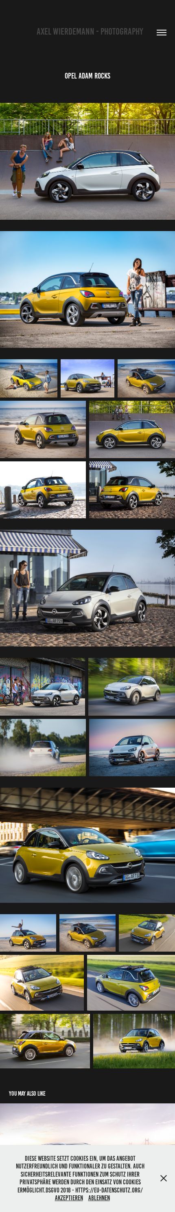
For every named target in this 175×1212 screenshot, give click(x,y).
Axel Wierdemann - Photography (87, 31)
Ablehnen (99, 1198)
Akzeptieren (69, 1198)
